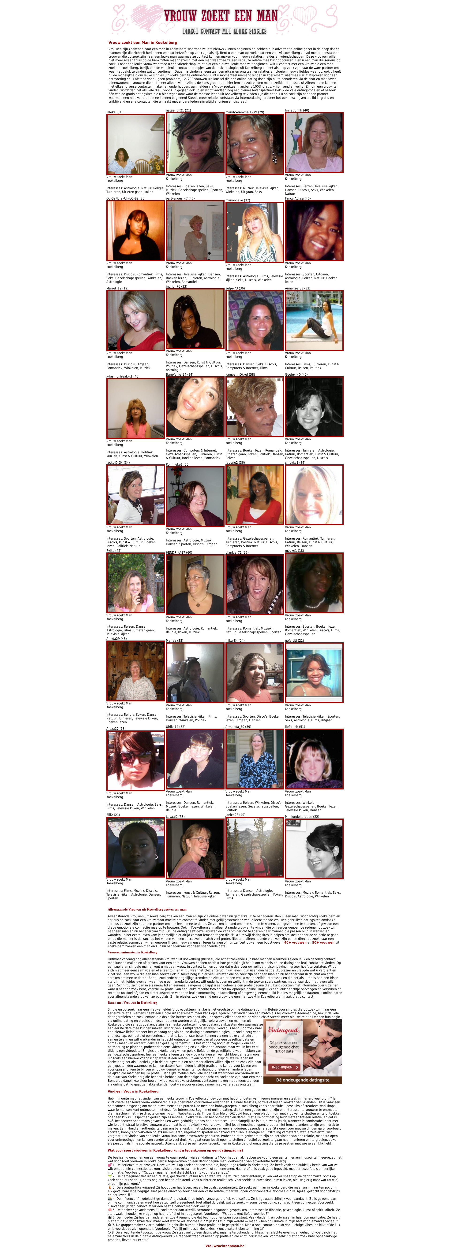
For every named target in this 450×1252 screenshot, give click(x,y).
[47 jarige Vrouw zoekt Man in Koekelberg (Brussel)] (195, 260)
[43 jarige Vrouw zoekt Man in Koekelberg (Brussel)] (135, 700)
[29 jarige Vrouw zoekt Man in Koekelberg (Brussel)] (254, 174)
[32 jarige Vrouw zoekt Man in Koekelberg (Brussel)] (254, 262)
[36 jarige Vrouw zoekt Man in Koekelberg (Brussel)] (254, 350)
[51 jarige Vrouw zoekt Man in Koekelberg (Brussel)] (314, 788)
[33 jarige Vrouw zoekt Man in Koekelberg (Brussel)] (195, 348)
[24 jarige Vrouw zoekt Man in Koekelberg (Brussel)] (254, 702)
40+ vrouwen (295, 942)
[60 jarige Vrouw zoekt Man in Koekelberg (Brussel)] (195, 614)
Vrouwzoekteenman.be (225, 1246)
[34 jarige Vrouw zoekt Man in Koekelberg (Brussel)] (195, 436)
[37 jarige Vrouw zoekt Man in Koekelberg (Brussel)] (254, 614)
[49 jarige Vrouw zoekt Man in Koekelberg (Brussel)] (254, 876)
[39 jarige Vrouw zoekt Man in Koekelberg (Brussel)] (254, 788)
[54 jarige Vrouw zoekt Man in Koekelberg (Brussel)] (135, 174)
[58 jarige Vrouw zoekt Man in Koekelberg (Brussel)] (254, 436)
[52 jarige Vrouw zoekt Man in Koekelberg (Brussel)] (195, 788)
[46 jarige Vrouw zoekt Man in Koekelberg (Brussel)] (135, 438)
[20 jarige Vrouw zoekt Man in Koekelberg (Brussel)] (135, 260)
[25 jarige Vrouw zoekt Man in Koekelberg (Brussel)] (195, 526)
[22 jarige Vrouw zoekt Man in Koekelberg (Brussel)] (314, 702)
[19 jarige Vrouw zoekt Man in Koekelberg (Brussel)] (135, 350)
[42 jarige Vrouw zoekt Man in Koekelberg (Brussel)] (135, 612)
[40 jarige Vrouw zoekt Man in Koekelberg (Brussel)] (314, 172)
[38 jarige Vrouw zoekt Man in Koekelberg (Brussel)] (195, 702)
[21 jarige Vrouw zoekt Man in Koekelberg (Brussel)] (195, 172)
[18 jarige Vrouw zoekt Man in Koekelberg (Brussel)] (314, 612)
